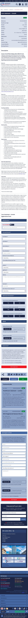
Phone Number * (6, 250)
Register (3, 611)
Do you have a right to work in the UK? (10, 307)
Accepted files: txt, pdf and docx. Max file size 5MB (11, 484)
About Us (6, 0)
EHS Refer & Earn (22, 173)
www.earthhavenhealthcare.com (7, 91)
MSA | (19, 614)
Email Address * (6, 246)
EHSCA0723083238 (6, 224)
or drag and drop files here (18, 329)
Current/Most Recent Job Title (9, 260)
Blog (26, 0)
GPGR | (21, 614)
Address (4, 274)
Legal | (13, 614)
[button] (20, 4)
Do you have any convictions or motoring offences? (12, 313)
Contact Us (17, 0)
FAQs (13, 0)
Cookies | (5, 614)
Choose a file (7, 329)
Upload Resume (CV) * (6, 479)
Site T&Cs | (10, 614)
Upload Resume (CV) (7, 326)
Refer (24, 0)
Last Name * (5, 241)
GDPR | (16, 614)
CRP (24, 614)
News (10, 0)
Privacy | (2, 614)
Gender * (4, 265)
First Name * (5, 236)
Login (8, 611)
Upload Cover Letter (6, 487)
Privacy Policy (18, 362)
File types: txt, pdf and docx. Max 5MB (10, 331)
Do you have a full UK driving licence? (10, 300)
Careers (20, 0)
